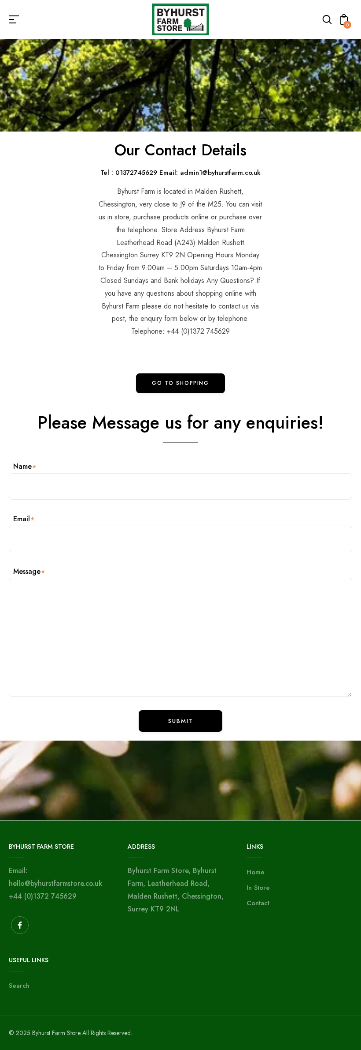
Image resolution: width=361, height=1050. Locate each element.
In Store (258, 887)
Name (22, 466)
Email (21, 519)
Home (256, 872)
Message (27, 571)
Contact (258, 903)
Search (19, 985)
